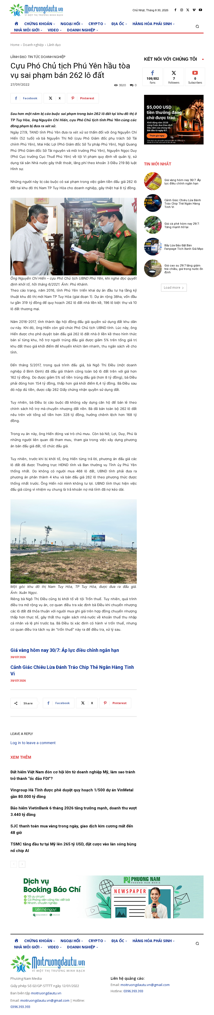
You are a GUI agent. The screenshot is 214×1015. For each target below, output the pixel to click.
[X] (188, 10)
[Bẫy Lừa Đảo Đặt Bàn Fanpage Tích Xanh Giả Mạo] (153, 247)
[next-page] (22, 864)
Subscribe (195, 72)
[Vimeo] (194, 10)
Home (15, 45)
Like (153, 72)
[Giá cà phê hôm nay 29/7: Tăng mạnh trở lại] (153, 225)
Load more (172, 287)
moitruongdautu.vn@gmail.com (44, 1000)
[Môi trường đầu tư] (37, 10)
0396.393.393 (20, 1006)
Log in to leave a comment (33, 742)
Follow (174, 72)
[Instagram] (182, 10)
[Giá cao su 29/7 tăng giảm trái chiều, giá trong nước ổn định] (153, 268)
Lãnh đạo (54, 45)
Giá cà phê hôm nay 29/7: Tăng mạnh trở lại (182, 225)
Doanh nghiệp (33, 45)
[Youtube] (200, 10)
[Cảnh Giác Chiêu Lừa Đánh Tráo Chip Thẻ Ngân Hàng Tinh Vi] (153, 203)
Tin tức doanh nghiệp (47, 57)
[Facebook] (175, 10)
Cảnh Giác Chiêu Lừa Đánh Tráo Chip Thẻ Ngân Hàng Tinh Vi (182, 204)
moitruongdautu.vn (46, 993)
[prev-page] (13, 864)
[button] (197, 26)
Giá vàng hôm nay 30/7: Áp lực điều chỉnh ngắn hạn (64, 650)
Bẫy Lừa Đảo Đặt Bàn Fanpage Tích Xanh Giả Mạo (183, 247)
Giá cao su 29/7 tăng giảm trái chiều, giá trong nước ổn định (183, 269)
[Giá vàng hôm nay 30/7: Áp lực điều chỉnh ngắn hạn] (153, 181)
